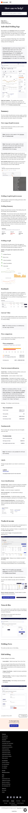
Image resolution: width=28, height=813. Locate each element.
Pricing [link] (3, 770)
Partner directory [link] (5, 762)
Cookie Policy (14, 811)
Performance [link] (5, 737)
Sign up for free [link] (14, 725)
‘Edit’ (10, 533)
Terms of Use (24, 808)
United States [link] (14, 805)
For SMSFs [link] (4, 768)
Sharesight (12, 30)
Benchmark (5, 289)
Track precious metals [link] (6, 756)
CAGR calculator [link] (5, 748)
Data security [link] (5, 758)
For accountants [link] (5, 764)
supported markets (7, 147)
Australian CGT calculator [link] (7, 743)
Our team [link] (4, 790)
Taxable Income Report (10, 573)
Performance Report (7, 53)
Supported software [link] (6, 754)
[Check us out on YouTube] (17, 797)
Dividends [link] (4, 739)
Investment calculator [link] (6, 745)
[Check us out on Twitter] (14, 797)
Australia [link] (18, 801)
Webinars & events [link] (6, 780)
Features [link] (4, 734)
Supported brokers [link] (6, 750)
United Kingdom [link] (20, 803)
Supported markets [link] (6, 752)
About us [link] (4, 788)
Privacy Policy (19, 808)
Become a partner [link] (6, 782)
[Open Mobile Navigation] (10, 2)
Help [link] (3, 774)
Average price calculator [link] (7, 747)
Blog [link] (3, 776)
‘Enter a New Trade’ (6, 530)
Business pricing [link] (5, 772)
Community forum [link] (6, 778)
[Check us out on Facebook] (11, 797)
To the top (23, 715)
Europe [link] (5, 803)
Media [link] (3, 792)
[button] (25, 810)
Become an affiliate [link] (6, 784)
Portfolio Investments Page (14, 104)
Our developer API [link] (6, 785)
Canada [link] (23, 801)
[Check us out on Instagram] (8, 797)
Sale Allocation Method (18, 392)
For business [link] (5, 760)
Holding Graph (9, 136)
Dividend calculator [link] (6, 741)
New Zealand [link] (12, 803)
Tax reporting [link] (5, 736)
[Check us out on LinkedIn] (20, 797)
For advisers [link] (4, 766)
